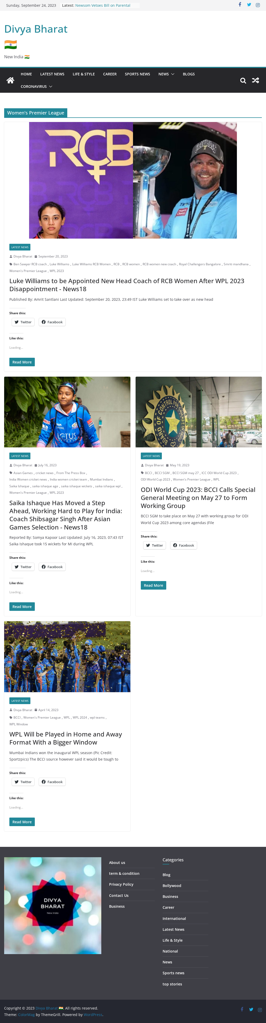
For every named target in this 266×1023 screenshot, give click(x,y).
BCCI (148, 473)
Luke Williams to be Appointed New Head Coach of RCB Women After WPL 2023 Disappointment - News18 (126, 284)
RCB (116, 264)
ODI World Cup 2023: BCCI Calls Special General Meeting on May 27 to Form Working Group (198, 497)
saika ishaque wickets (76, 486)
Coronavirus (34, 86)
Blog (166, 874)
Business (117, 906)
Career (110, 73)
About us (117, 862)
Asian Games (23, 473)
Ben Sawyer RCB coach (30, 264)
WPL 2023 (57, 271)
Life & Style (84, 73)
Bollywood (172, 885)
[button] (172, 74)
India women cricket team (68, 479)
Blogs (189, 73)
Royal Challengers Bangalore (200, 264)
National (170, 951)
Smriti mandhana (236, 264)
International (174, 918)
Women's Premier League (28, 271)
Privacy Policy (121, 884)
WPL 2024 (80, 717)
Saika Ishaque (19, 486)
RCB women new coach (159, 264)
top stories (172, 984)
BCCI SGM (162, 473)
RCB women (131, 264)
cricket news (45, 473)
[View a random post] (255, 80)
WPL (216, 479)
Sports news (137, 73)
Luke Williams (59, 264)
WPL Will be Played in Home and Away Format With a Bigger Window (65, 738)
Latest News (52, 73)
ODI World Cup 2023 (155, 479)
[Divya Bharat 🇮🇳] (10, 80)
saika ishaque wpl (108, 486)
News (163, 73)
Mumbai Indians (101, 479)
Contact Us (119, 895)
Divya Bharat (23, 256)
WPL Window (18, 724)
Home (26, 73)
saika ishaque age (45, 486)
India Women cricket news (28, 479)
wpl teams (97, 717)
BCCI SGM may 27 (185, 473)
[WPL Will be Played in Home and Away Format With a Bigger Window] (67, 656)
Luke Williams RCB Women (91, 264)
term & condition (124, 873)
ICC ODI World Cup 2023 (219, 473)
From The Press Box (70, 473)
